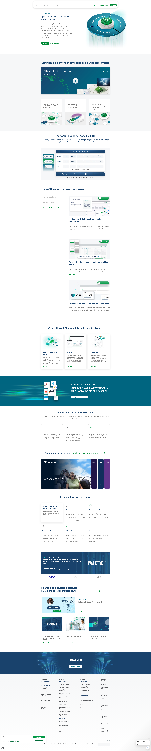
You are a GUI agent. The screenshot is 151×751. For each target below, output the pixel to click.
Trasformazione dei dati (64, 687)
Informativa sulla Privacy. (14, 741)
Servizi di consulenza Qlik (105, 708)
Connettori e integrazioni (64, 721)
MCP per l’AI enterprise (45, 695)
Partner (42, 704)
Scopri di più (55, 43)
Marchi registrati (64, 743)
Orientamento (64, 723)
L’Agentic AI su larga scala (85, 684)
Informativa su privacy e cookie (53, 743)
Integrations (103, 728)
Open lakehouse (62, 692)
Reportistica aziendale (63, 714)
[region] (23, 739)
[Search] (95, 5)
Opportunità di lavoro (45, 705)
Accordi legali (43, 743)
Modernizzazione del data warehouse (64, 694)
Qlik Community (104, 695)
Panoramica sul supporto (104, 693)
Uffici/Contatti (43, 708)
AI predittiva (61, 705)
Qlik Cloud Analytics (63, 701)
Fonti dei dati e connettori (46, 694)
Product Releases (104, 731)
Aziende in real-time (84, 687)
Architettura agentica (45, 687)
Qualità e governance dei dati (65, 689)
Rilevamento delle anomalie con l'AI (65, 708)
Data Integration (62, 729)
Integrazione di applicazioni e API (65, 697)
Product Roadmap (104, 730)
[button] (51, 112)
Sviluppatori (103, 696)
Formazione (82, 702)
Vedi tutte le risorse (105, 591)
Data (62, 681)
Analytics (61, 731)
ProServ (81, 704)
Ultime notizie (43, 707)
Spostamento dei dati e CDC (64, 686)
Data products (62, 690)
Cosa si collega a (45, 691)
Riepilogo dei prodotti (63, 725)
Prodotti (49, 5)
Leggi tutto (46, 482)
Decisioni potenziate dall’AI (85, 683)
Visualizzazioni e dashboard (64, 710)
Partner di (84, 695)
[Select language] (116, 2)
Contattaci (113, 5)
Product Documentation (104, 726)
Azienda (107, 1)
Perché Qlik (43, 5)
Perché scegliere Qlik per (45, 682)
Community (82, 705)
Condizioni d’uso (78, 743)
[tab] (66, 474)
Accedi (112, 1)
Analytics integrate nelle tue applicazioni (64, 712)
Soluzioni (54, 5)
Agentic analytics (62, 703)
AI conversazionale (63, 704)
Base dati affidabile (44, 688)
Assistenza (102, 1)
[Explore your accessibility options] (2, 748)
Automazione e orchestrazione (65, 715)
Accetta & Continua (38, 737)
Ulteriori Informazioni (39, 740)
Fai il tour (45, 43)
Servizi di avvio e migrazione (104, 706)
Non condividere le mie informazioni (89, 743)
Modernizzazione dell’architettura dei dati (84, 690)
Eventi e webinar (104, 716)
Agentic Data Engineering (64, 684)
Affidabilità (71, 743)
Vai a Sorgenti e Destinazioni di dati (79, 397)
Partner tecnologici (44, 692)
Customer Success (61, 5)
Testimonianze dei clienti (104, 688)
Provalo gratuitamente (103, 5)
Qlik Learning (103, 684)
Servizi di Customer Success (104, 703)
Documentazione (104, 685)
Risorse (68, 5)
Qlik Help (81, 707)
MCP (60, 719)
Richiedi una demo (75, 666)
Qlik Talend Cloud (62, 683)
